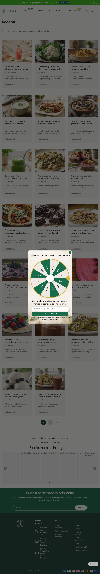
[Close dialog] (70, 252)
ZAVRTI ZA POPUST (50, 313)
